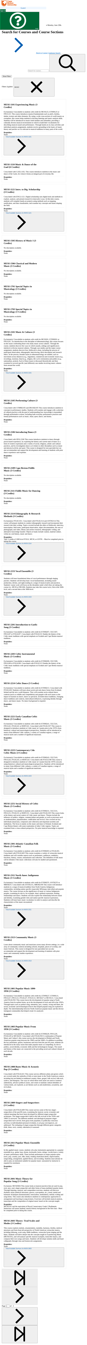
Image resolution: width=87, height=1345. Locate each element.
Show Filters (7, 76)
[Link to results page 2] (20, 1316)
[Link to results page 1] (20, 1278)
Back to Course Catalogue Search (48, 53)
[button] (67, 63)
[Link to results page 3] (20, 1334)
